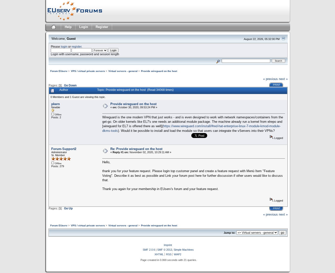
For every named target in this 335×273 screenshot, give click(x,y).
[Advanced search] (218, 60)
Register (102, 27)
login (64, 46)
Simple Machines (184, 249)
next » (283, 79)
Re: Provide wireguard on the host (136, 149)
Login (83, 27)
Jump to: (229, 232)
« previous (270, 79)
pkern (55, 104)
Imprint (168, 245)
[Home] (53, 27)
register (76, 46)
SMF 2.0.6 (149, 249)
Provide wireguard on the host (133, 104)
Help (68, 27)
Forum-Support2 (63, 149)
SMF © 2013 (164, 249)
